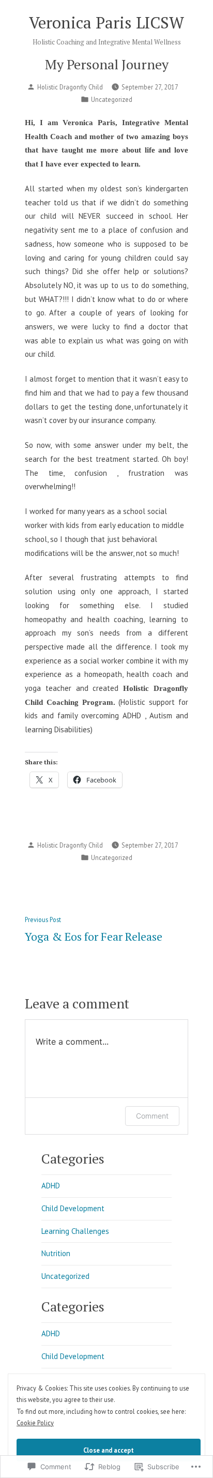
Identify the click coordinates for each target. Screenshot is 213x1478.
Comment (152, 1115)
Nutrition (55, 1253)
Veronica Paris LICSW (106, 22)
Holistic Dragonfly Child (70, 87)
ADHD (50, 1185)
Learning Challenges (75, 1231)
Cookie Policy (35, 1423)
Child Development (72, 1208)
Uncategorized (111, 99)
